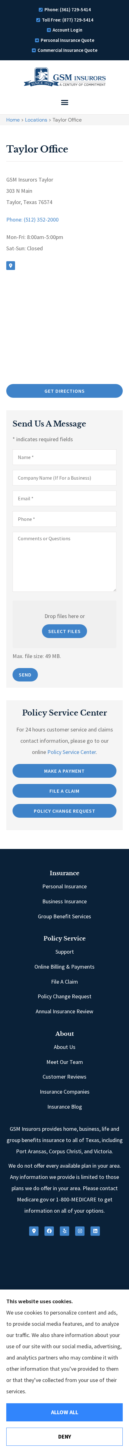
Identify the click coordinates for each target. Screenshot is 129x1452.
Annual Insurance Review (64, 1011)
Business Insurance (64, 901)
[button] (64, 102)
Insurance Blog (64, 1106)
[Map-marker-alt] (10, 265)
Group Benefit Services (64, 916)
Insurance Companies (65, 1091)
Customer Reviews (64, 1076)
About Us (64, 1046)
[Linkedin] (95, 1231)
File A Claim (64, 981)
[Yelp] (64, 1231)
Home (13, 120)
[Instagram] (80, 1231)
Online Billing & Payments (64, 966)
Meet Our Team (64, 1061)
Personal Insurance (64, 886)
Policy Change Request (64, 996)
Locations (36, 120)
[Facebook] (49, 1231)
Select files (64, 631)
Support (64, 951)
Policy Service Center (71, 752)
